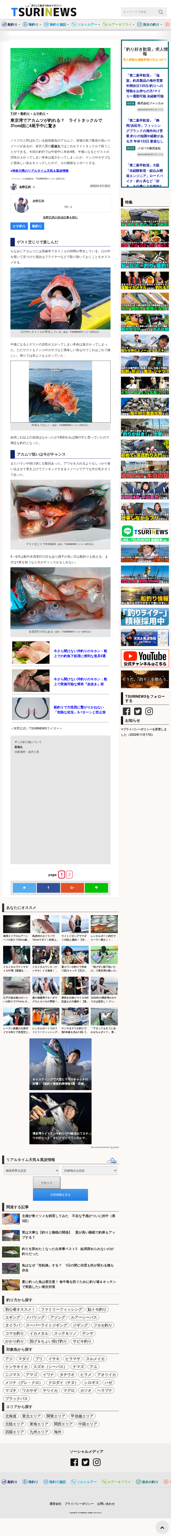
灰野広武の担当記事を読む (60, 217)
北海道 (10, 1416)
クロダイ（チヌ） (63, 1382)
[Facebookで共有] (48, 887)
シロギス (91, 1382)
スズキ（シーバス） (50, 1366)
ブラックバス (16, 1398)
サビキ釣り (82, 1341)
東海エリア (39, 1424)
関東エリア (56, 1416)
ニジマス (12, 1374)
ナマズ (78, 1366)
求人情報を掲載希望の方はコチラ (145, 59)
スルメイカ (95, 1359)
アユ (93, 1366)
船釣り (37, 226)
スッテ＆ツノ (65, 1333)
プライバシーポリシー (79, 1503)
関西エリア (63, 1424)
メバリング (35, 1317)
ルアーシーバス (84, 1317)
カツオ (86, 1390)
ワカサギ (29, 1390)
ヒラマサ (72, 1359)
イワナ (48, 1374)
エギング (12, 1317)
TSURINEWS (83, 1513)
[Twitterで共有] (24, 887)
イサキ (54, 1359)
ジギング (80, 1325)
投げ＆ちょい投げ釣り (48, 1341)
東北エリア (31, 1416)
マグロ (69, 1390)
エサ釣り (19, 226)
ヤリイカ (50, 1390)
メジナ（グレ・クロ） (24, 1382)
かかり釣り (14, 1341)
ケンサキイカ (16, 1366)
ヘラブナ (104, 1390)
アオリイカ (106, 1374)
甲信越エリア (82, 1416)
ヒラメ (86, 1374)
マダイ (24, 1359)
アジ (9, 1359)
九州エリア (39, 1432)
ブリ (39, 1359)
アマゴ (31, 1374)
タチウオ (67, 1374)
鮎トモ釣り (97, 1309)
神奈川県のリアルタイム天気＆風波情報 (40, 171)
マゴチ (10, 1390)
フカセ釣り (102, 1325)
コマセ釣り (14, 1333)
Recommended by (100, 1147)
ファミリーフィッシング (61, 1309)
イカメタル (39, 1333)
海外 (58, 1432)
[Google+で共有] (72, 887)
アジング (57, 1317)
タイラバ (12, 1325)
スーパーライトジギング (46, 1325)
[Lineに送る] (96, 887)
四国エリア (14, 1432)
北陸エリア (14, 1424)
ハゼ (108, 1382)
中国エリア (87, 1424)
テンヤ (87, 1333)
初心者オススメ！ (20, 1309)
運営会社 (55, 1503)
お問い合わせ (106, 1503)
